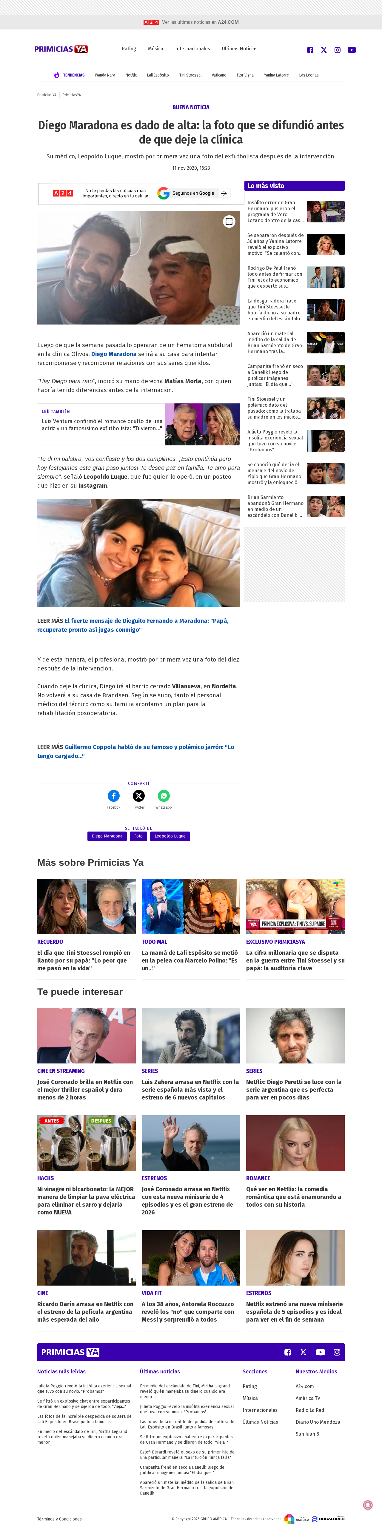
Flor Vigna (245, 75)
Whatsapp (163, 807)
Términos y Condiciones (59, 1519)
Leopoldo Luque (170, 836)
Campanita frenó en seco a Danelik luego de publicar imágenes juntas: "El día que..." (182, 1470)
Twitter (138, 807)
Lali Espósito (158, 75)
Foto (138, 836)
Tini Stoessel (190, 75)
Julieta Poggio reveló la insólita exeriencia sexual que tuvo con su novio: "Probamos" (84, 1389)
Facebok (113, 807)
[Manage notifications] (368, 1505)
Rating (129, 49)
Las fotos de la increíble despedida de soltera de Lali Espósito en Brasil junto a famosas (84, 1419)
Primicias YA (46, 95)
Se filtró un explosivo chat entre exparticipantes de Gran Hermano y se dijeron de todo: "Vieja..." (83, 1404)
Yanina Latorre (276, 75)
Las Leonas (309, 75)
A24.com (305, 1386)
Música (155, 49)
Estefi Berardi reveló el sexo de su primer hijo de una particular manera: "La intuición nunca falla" (187, 1455)
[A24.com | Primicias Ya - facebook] (310, 49)
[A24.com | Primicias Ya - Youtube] (352, 49)
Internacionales (192, 49)
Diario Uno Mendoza (318, 1422)
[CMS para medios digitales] (328, 1519)
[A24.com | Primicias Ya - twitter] (323, 49)
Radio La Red (310, 1410)
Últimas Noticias (240, 49)
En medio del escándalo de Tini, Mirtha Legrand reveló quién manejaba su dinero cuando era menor (82, 1437)
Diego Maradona (107, 836)
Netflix (131, 75)
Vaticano (219, 75)
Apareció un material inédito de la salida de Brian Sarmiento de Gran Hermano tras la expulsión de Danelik (187, 1488)
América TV (308, 1398)
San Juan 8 (307, 1434)
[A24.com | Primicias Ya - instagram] (338, 49)
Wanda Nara (105, 75)
